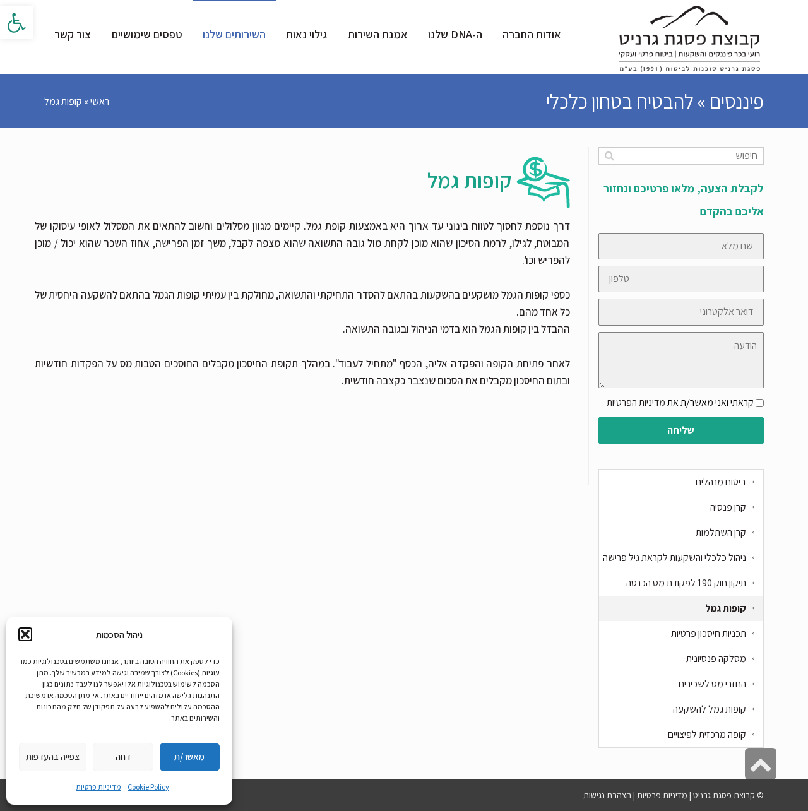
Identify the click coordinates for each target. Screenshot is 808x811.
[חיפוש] (609, 155)
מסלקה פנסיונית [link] (716, 658)
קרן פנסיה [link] (728, 507)
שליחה (680, 430)
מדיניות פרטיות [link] (98, 786)
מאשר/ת (189, 756)
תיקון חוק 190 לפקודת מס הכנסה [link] (686, 582)
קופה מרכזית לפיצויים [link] (707, 734)
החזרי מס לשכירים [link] (712, 683)
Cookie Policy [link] (148, 786)
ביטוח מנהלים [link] (721, 481)
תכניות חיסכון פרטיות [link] (708, 633)
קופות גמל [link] (725, 608)
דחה (123, 756)
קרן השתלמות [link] (721, 532)
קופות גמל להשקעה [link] (709, 709)
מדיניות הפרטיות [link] (636, 402)
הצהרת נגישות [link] (607, 795)
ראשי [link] (99, 101)
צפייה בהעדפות (53, 756)
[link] (16, 22)
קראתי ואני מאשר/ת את (680, 402)
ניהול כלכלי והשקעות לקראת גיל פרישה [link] (674, 557)
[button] (25, 634)
